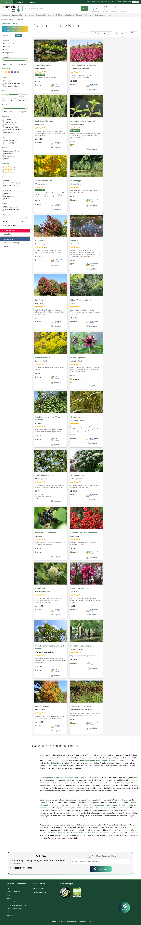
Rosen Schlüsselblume (79, 588)
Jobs (8, 895)
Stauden (15, 15)
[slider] (3, 60)
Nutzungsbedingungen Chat (16, 905)
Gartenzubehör (100, 15)
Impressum (10, 915)
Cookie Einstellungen (14, 909)
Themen (109, 15)
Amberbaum (40, 241)
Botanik (33, 2)
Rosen (38, 15)
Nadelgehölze (57, 15)
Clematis (79, 15)
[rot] (12, 72)
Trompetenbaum (77, 475)
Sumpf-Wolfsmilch (42, 358)
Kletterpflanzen (68, 15)
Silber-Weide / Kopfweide (81, 300)
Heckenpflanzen (29, 15)
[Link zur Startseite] (11, 8)
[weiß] (3, 72)
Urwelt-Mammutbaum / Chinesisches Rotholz (50, 647)
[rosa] (9, 72)
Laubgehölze (6, 15)
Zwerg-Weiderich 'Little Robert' (83, 65)
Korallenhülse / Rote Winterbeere (84, 533)
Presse (9, 898)
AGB (8, 912)
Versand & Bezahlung (105, 2)
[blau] (15, 72)
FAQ (8, 888)
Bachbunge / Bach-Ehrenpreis (82, 121)
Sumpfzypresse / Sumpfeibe (82, 646)
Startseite (3, 19)
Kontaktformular (8, 234)
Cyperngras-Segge (77, 417)
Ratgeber (19, 2)
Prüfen (18, 35)
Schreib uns (40, 888)
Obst (20, 15)
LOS (84, 8)
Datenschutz (11, 902)
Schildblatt (74, 241)
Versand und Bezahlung (11, 243)
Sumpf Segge (75, 181)
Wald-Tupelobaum (42, 706)
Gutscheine (91, 2)
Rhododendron (88, 15)
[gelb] (6, 72)
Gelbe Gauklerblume (43, 181)
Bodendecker (46, 15)
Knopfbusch (40, 588)
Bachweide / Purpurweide (46, 121)
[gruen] (18, 72)
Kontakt (118, 2)
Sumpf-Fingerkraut (78, 358)
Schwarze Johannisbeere (45, 533)
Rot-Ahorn (39, 300)
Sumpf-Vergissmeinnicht (45, 475)
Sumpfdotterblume (43, 65)
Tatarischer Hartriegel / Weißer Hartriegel (48, 418)
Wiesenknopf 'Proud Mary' (81, 706)
